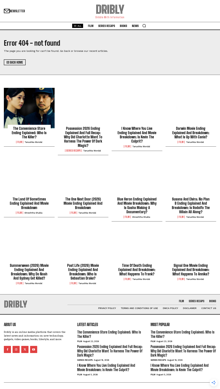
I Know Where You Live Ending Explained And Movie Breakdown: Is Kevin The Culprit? (137, 134)
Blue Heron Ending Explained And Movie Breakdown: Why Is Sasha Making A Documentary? (137, 205)
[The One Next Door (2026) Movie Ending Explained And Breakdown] (83, 178)
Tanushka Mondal (33, 142)
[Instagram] (16, 349)
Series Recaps (73, 150)
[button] (144, 26)
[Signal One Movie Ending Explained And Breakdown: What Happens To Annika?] (191, 245)
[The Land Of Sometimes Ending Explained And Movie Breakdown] (29, 178)
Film (19, 142)
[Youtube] (33, 349)
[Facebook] (7, 349)
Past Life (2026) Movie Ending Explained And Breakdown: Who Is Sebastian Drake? (83, 271)
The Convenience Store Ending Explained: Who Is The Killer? (29, 132)
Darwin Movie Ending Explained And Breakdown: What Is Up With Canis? (190, 132)
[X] (24, 349)
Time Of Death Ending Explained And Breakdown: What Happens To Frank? (136, 269)
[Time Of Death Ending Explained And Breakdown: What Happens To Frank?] (137, 245)
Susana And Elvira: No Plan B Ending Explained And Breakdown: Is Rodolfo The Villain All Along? (191, 205)
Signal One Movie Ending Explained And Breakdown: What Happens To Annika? (190, 269)
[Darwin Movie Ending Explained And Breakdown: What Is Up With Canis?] (191, 108)
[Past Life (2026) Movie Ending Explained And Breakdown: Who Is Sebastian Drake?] (83, 245)
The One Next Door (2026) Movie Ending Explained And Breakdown (83, 203)
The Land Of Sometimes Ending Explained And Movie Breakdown (29, 203)
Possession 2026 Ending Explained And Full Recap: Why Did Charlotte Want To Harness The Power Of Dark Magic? (83, 137)
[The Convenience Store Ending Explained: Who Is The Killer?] (29, 108)
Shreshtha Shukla (33, 213)
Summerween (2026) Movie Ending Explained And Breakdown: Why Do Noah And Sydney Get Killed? (29, 271)
